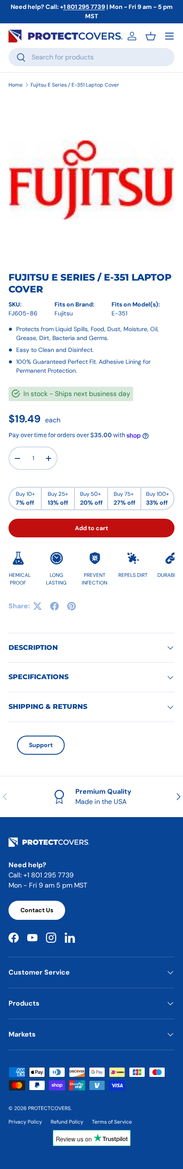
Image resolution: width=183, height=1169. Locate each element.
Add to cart (91, 528)
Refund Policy (67, 1121)
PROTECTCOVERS (49, 1108)
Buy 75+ (124, 498)
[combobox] (91, 57)
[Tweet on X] (37, 606)
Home (16, 84)
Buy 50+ (91, 498)
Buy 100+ (157, 498)
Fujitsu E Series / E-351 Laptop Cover (75, 84)
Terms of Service (112, 1121)
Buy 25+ (58, 498)
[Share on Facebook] (54, 606)
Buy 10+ (25, 498)
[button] (150, 36)
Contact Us (36, 910)
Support (41, 745)
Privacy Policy (25, 1121)
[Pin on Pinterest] (71, 606)
